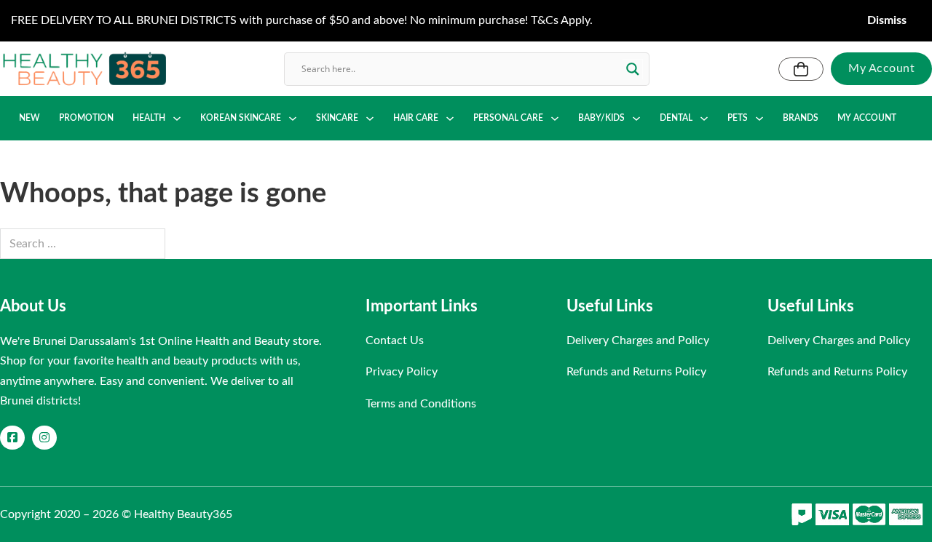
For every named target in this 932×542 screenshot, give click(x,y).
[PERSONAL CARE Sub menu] (554, 119)
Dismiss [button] (887, 20)
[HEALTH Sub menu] (177, 119)
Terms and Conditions (421, 404)
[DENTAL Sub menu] (704, 119)
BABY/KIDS (601, 117)
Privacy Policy (402, 372)
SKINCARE (337, 117)
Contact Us (395, 340)
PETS (737, 117)
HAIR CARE (415, 117)
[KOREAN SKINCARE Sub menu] (292, 119)
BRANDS (800, 117)
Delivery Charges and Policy (637, 340)
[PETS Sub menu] (759, 119)
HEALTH (149, 117)
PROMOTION (86, 117)
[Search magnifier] (633, 69)
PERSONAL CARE (508, 117)
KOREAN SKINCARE (240, 117)
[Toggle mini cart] (801, 69)
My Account (881, 68)
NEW (29, 117)
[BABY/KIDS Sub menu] (636, 119)
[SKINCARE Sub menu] (370, 119)
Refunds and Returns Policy (636, 372)
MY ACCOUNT (866, 117)
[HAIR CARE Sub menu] (450, 119)
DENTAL (676, 117)
